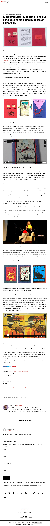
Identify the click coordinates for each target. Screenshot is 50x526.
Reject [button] (40, 522)
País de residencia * (7, 463)
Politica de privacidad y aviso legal (25, 517)
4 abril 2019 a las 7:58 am (12, 430)
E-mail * (4, 470)
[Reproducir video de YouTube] (25, 232)
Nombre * (5, 449)
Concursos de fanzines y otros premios (12, 379)
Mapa (26, 515)
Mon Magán (7, 25)
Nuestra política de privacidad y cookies (25, 524)
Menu (47, 2)
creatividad (6, 60)
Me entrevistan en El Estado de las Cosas (18, 371)
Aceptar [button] (36, 522)
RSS (23, 515)
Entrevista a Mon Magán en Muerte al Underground (16, 387)
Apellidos (5, 456)
